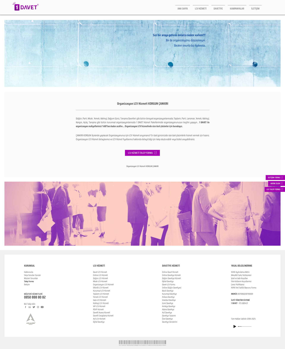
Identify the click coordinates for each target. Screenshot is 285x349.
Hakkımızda (28, 272)
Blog (26, 287)
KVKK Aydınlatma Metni (240, 272)
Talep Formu (29, 281)
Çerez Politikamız (237, 284)
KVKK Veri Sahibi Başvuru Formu (243, 287)
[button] (276, 183)
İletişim (27, 284)
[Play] (234, 326)
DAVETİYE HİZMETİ (171, 266)
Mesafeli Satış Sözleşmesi (241, 275)
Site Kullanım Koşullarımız (241, 281)
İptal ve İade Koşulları (239, 278)
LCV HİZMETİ (99, 266)
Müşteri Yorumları (31, 278)
